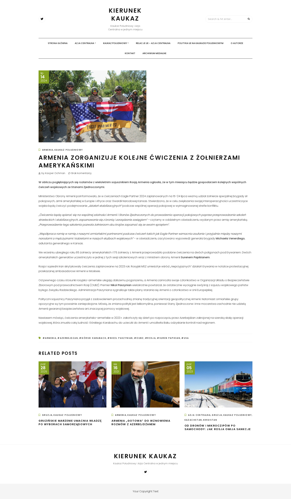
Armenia (47, 149)
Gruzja (47, 415)
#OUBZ (139, 338)
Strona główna (58, 43)
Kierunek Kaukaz (125, 14)
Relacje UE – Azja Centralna (153, 43)
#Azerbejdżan (67, 338)
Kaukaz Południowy (115, 43)
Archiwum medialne (154, 53)
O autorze (237, 43)
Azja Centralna (84, 43)
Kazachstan (193, 419)
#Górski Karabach (92, 338)
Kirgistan (210, 419)
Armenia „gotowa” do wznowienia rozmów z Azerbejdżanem (140, 422)
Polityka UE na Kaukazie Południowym (200, 43)
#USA (185, 338)
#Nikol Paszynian (120, 338)
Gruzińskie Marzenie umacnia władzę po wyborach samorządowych (70, 422)
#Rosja (150, 338)
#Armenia (49, 338)
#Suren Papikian (168, 338)
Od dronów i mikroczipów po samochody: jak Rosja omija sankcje (218, 427)
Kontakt (130, 53)
